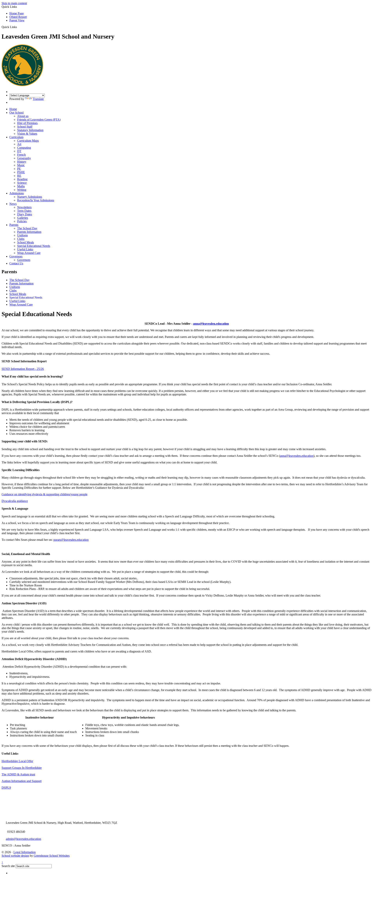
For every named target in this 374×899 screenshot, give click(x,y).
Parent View (17, 20)
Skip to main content (14, 3)
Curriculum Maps (28, 140)
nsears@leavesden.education (71, 539)
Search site (8, 866)
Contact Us (16, 263)
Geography (24, 158)
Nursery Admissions (29, 196)
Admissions (16, 193)
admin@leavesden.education (23, 839)
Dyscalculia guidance (15, 501)
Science (22, 182)
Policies (22, 221)
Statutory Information (30, 130)
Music (21, 165)
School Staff (24, 126)
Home (13, 109)
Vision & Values (27, 133)
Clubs (20, 238)
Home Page (16, 13)
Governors (15, 256)
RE (19, 175)
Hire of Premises (27, 123)
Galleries (22, 217)
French (21, 154)
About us (22, 116)
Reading (22, 179)
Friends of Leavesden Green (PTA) (39, 119)
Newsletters (24, 207)
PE (19, 168)
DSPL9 (6, 787)
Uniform (22, 235)
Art (19, 144)
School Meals (25, 242)
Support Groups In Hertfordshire (22, 767)
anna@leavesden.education (211, 323)
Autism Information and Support (21, 781)
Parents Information (29, 231)
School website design (15, 855)
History (21, 161)
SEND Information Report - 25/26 (23, 368)
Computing (24, 147)
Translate (38, 99)
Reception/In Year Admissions (35, 200)
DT (19, 151)
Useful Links (25, 249)
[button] (18, 27)
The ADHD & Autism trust (18, 774)
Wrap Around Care (29, 253)
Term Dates (24, 210)
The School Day (27, 228)
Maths (21, 186)
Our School (16, 112)
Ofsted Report (18, 17)
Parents (13, 224)
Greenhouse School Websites (52, 855)
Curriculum (16, 137)
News (13, 203)
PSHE (21, 172)
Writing (21, 189)
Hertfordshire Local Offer (17, 761)
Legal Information (24, 852)
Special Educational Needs (33, 246)
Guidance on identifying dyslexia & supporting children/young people (44, 494)
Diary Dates (24, 214)
